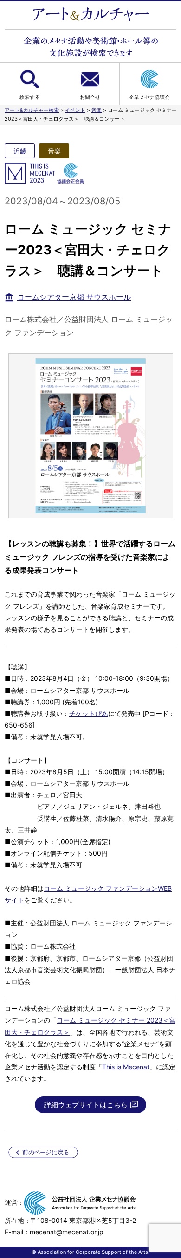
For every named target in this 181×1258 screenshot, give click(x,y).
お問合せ (90, 97)
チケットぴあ (88, 713)
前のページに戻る (45, 1152)
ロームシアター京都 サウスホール (74, 297)
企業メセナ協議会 (149, 97)
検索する (29, 97)
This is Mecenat (125, 1067)
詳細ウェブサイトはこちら (86, 1104)
